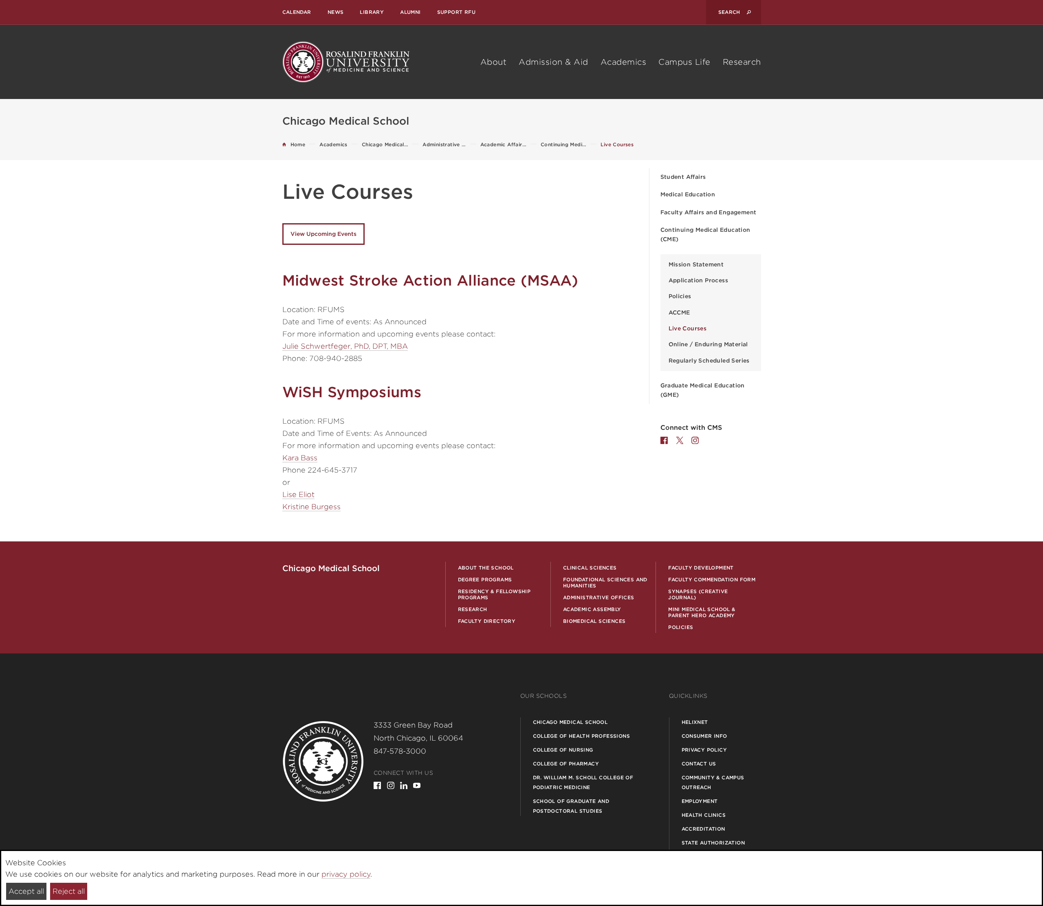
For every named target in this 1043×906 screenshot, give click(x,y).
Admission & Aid (553, 62)
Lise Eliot (298, 494)
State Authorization (713, 843)
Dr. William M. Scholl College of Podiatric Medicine (583, 782)
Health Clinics (704, 815)
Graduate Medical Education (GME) (702, 390)
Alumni (410, 12)
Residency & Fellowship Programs (494, 594)
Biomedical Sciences (594, 621)
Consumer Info (704, 736)
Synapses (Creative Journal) (698, 594)
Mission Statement (696, 264)
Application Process (698, 280)
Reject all (69, 891)
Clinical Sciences (590, 568)
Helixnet (695, 722)
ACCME (679, 312)
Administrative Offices (598, 597)
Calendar (296, 12)
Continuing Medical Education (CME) (705, 234)
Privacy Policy (704, 750)
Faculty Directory (487, 621)
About (493, 62)
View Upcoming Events (323, 234)
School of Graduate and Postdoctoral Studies (571, 806)
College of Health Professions (581, 736)
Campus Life (684, 62)
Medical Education (687, 194)
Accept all (26, 891)
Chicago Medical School (570, 722)
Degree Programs (485, 579)
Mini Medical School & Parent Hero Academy (701, 612)
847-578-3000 (400, 751)
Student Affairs (683, 177)
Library (372, 12)
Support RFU (456, 12)
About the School (486, 568)
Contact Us (699, 764)
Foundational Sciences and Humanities (605, 582)
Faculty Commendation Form (711, 579)
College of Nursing (563, 750)
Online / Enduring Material (708, 344)
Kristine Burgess (311, 506)
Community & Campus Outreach (713, 782)
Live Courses (688, 328)
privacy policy (345, 874)
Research (742, 62)
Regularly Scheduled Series (709, 360)
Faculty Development (701, 568)
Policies (680, 296)
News (336, 12)
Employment (700, 801)
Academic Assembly (592, 609)
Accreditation (703, 829)
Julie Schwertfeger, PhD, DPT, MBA (345, 346)
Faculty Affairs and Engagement (708, 212)
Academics (624, 62)
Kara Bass (299, 457)
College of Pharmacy (566, 764)
